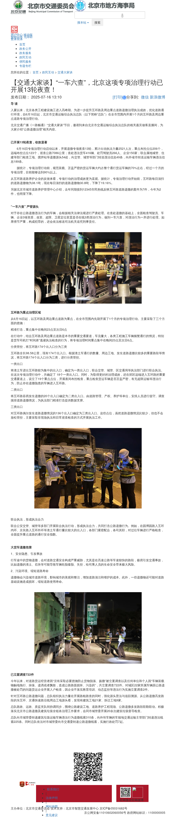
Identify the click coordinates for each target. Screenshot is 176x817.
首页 (22, 44)
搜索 (97, 22)
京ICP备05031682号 (113, 808)
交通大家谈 (65, 72)
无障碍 (28, 37)
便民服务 (25, 61)
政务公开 (25, 48)
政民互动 (25, 57)
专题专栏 (25, 66)
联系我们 (53, 789)
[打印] (118, 97)
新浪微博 (157, 97)
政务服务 (25, 53)
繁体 (14, 39)
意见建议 (52, 815)
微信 (145, 97)
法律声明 (52, 798)
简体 (20, 39)
